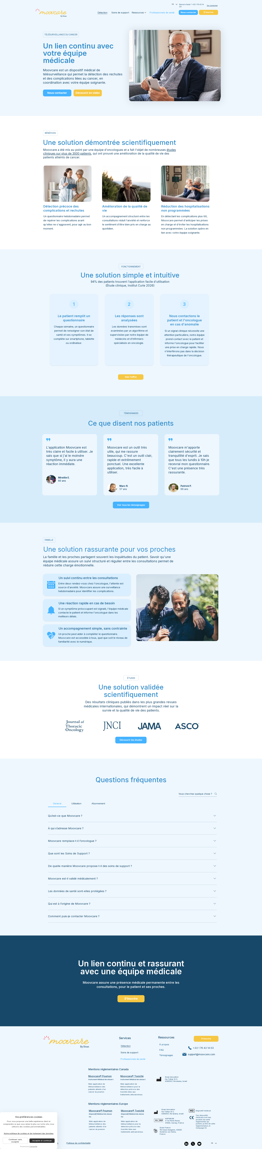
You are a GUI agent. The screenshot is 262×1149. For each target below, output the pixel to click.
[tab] (57, 803)
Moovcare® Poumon (100, 1110)
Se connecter (212, 6)
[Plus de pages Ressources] (145, 12)
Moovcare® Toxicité (132, 1110)
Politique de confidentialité (78, 1143)
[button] (88, 93)
